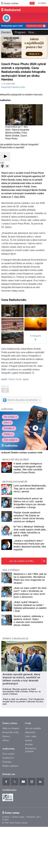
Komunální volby (10, 732)
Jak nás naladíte (33, 728)
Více (32, 32)
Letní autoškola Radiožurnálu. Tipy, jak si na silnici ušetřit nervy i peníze (30, 488)
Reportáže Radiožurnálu (13, 87)
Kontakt (29, 744)
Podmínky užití (33, 817)
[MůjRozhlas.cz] (5, 100)
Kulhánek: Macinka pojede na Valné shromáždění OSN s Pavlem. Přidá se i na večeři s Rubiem (22, 691)
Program (20, 32)
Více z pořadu (11, 570)
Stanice (6, 736)
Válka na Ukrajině (10, 728)
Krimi (6, 422)
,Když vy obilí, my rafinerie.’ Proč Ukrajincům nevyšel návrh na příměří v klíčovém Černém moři (23, 701)
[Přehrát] (5, 156)
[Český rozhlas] (9, 3)
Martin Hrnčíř (15, 379)
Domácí (6, 32)
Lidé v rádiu (31, 736)
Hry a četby (9, 417)
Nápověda (30, 732)
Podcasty (7, 762)
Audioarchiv (8, 758)
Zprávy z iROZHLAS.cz (15, 638)
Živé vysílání (9, 440)
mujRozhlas (7, 409)
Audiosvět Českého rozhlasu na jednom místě (21, 453)
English (5, 820)
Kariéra (28, 740)
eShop (5, 740)
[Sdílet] (7, 166)
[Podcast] (2, 166)
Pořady (7, 434)
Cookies (5, 817)
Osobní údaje (18, 817)
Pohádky (8, 428)
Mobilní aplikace (10, 766)
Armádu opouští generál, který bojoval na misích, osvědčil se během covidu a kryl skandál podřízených (21, 679)
